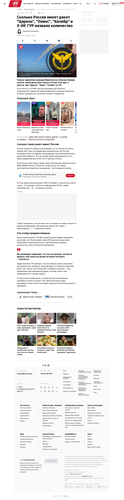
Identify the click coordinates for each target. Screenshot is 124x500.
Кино (22, 434)
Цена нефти (91, 408)
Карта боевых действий (50, 410)
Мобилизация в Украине (74, 405)
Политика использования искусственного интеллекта (83, 377)
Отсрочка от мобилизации (73, 420)
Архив (95, 386)
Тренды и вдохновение (72, 442)
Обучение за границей (50, 449)
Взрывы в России (48, 423)
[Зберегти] (70, 40)
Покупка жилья (70, 439)
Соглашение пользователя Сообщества (82, 389)
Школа (45, 441)
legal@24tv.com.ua (86, 476)
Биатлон (90, 444)
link (41, 387)
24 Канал (19, 9)
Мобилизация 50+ (70, 412)
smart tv (91, 486)
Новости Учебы (48, 434)
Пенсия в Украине (93, 423)
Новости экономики (94, 405)
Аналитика (67, 3)
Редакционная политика (67, 378)
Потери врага (47, 426)
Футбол (89, 439)
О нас (64, 370)
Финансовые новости (94, 413)
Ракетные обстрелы (49, 408)
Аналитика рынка (70, 436)
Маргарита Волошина (31, 31)
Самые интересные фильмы (29, 436)
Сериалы (23, 447)
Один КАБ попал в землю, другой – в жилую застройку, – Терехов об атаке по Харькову (42, 138)
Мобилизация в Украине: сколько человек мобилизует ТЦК (74, 425)
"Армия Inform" (30, 35)
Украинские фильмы (26, 439)
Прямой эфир (24, 413)
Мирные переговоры (49, 413)
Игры (75, 3)
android (69, 486)
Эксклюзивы (56, 3)
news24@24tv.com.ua (24, 374)
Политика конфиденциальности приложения (84, 383)
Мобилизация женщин (72, 415)
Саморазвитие (47, 446)
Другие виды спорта (93, 447)
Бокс (88, 436)
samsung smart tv (102, 486)
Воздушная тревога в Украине (52, 415)
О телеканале (67, 381)
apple (80, 486)
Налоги (89, 420)
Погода (22, 421)
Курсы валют (91, 410)
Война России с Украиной (52, 405)
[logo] (15, 3)
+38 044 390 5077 (46, 374)
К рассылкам (51, 461)
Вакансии (96, 378)
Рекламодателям (68, 388)
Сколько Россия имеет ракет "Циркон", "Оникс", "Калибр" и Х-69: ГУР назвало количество (57, 9)
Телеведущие (67, 385)
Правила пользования (69, 391)
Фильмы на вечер (25, 442)
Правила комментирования (83, 394)
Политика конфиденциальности (84, 371)
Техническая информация (97, 371)
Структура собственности (98, 382)
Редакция (66, 374)
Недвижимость (70, 434)
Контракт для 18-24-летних (73, 418)
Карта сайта (97, 389)
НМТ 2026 (45, 444)
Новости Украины (42, 3)
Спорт (89, 434)
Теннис (89, 442)
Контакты (96, 375)
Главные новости (25, 408)
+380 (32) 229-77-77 (75, 474)
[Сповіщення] (95, 3)
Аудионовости (24, 418)
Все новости (28, 3)
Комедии (23, 444)
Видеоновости (24, 415)
